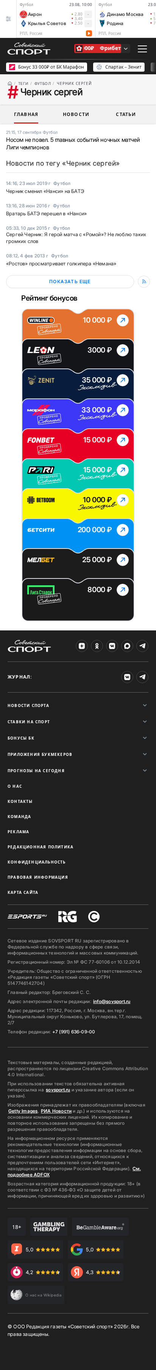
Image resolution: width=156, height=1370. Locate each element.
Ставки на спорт (29, 721)
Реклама (18, 831)
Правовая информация (38, 877)
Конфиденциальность (37, 862)
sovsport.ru (58, 1090)
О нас (15, 786)
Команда (19, 816)
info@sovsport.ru (111, 1001)
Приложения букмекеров (40, 754)
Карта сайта (23, 892)
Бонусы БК (21, 738)
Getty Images (23, 1111)
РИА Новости (56, 1111)
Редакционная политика (40, 847)
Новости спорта (28, 705)
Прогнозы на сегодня (36, 770)
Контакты (20, 801)
